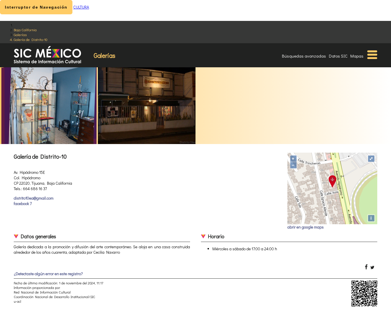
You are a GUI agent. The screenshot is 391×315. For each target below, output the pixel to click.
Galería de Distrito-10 (31, 39)
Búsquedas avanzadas (304, 56)
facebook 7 (23, 203)
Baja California (25, 29)
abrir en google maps (305, 227)
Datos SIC (338, 56)
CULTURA (81, 7)
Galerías (20, 34)
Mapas (357, 56)
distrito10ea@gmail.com (34, 198)
